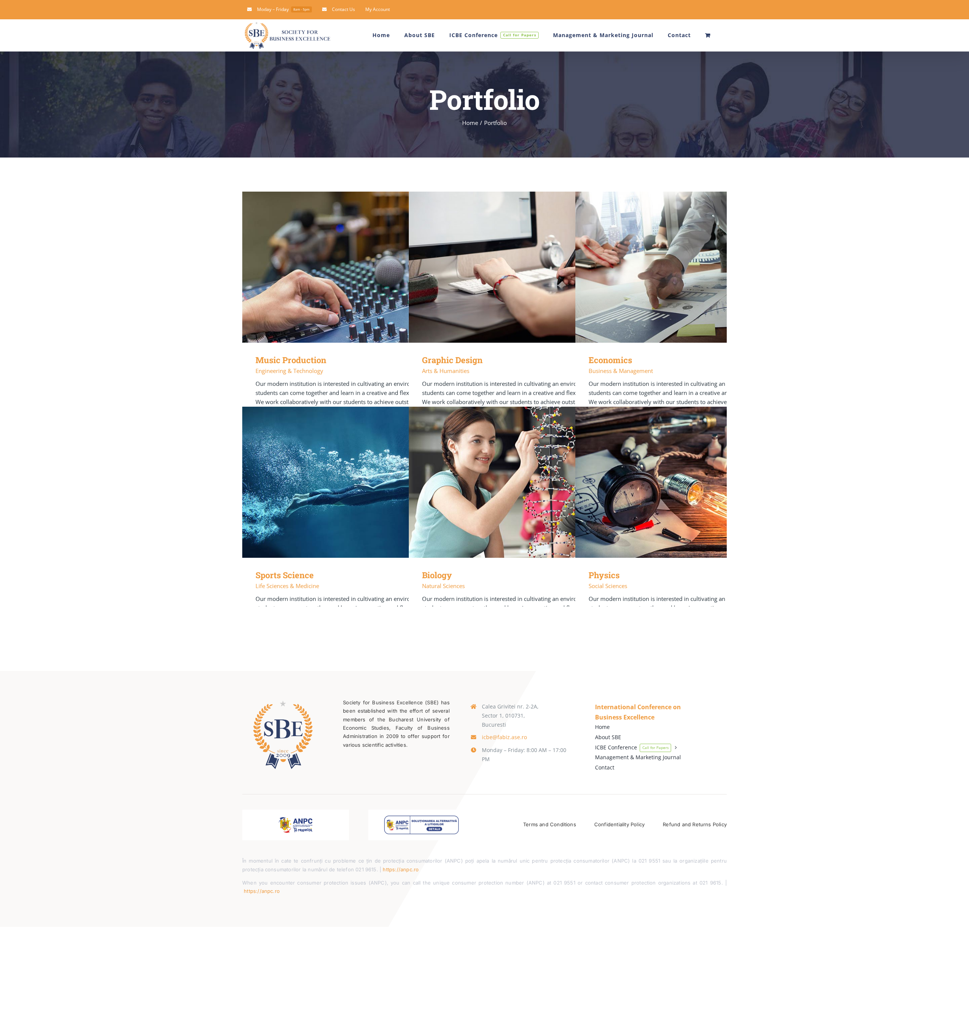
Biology (526, 482)
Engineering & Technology (289, 371)
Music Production (359, 267)
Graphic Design (526, 267)
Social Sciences (608, 586)
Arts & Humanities (445, 371)
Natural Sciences (443, 586)
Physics (692, 482)
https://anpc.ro (401, 869)
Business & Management (621, 371)
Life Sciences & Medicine (287, 586)
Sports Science (359, 482)
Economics (692, 267)
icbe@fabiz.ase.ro (504, 737)
